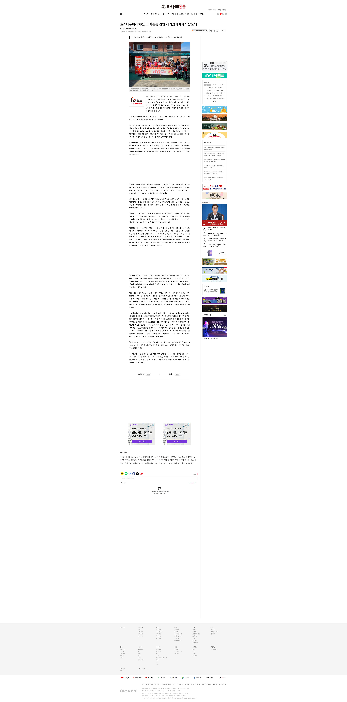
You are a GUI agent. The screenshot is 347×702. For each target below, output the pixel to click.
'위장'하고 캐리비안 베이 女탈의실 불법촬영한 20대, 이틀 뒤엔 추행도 (214, 160)
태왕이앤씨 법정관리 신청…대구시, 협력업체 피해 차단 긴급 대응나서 (143, 457)
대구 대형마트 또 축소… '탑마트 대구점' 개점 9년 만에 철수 (220, 87)
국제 (172, 14)
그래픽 (194, 653)
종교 (121, 657)
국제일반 (213, 629)
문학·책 (122, 655)
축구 (139, 653)
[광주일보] (173, 677)
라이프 (187, 14)
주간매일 (201, 14)
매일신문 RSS (141, 668)
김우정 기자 (123, 28)
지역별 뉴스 (195, 642)
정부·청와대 (159, 631)
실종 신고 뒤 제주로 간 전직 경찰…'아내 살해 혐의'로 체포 (211, 291)
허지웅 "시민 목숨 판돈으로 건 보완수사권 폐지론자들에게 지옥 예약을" (214, 173)
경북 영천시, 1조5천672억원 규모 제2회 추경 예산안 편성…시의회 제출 (144, 460)
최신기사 (147, 14)
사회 (168, 14)
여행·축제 (158, 651)
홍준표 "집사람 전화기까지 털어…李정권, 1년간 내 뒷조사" (220, 93)
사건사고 (194, 631)
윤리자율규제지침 (206, 684)
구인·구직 (176, 638)
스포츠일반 (141, 649)
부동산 (176, 631)
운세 (157, 664)
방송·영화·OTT (178, 651)
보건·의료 (194, 636)
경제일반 (176, 629)
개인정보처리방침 (187, 684)
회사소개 (144, 684)
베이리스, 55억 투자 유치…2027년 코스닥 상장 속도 (177, 463)
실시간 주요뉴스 (208, 142)
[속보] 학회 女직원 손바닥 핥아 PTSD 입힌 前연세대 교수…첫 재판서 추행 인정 (214, 154)
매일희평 (140, 636)
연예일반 (176, 649)
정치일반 (158, 629)
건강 (157, 655)
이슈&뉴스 (206, 286)
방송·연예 (194, 14)
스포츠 (181, 14)
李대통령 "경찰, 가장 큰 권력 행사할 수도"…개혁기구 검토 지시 (217, 234)
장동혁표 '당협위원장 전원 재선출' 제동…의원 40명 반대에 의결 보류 (217, 239)
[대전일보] (185, 677)
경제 (163, 14)
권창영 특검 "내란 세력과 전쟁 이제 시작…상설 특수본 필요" (217, 245)
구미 (121, 670)
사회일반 (194, 629)
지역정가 (158, 638)
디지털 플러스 (206, 315)
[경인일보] (161, 677)
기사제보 (215, 10)
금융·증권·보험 (178, 633)
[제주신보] (221, 677)
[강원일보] (137, 678)
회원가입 (224, 10)
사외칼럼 (140, 633)
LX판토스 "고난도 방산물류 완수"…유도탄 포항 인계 (219, 96)
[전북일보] (209, 677)
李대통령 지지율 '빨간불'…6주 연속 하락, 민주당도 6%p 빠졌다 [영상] (217, 223)
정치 (159, 14)
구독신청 (156, 684)
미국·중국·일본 (214, 631)
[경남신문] (149, 677)
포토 (193, 651)
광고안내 (150, 684)
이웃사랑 (194, 640)
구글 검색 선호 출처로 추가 (199, 31)
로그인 (219, 10)
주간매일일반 (214, 649)
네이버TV (144, 374)
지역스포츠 (141, 660)
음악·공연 (122, 651)
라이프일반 (159, 649)
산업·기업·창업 (178, 636)
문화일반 (122, 649)
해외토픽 (213, 633)
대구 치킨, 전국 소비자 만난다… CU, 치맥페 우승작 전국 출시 (141, 463)
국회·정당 (158, 633)
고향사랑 (122, 668)
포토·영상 (194, 647)
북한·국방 (158, 636)
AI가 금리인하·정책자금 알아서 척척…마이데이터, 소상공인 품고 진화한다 (184, 460)
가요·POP (176, 653)
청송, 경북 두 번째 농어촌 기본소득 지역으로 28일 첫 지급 (220, 98)
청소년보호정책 (176, 684)
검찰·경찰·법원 (196, 633)
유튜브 (174, 374)
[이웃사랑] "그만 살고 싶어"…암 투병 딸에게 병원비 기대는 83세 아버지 (223, 90)
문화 (176, 14)
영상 (193, 649)
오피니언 (154, 14)
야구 (139, 651)
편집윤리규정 (196, 684)
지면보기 (210, 10)
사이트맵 (223, 684)
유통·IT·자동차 (177, 640)
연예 (175, 647)
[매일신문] (125, 677)
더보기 (225, 315)
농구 (139, 655)
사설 (139, 629)
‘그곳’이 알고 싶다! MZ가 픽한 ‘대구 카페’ (213, 338)
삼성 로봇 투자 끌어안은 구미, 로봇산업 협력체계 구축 (178, 457)
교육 (193, 638)
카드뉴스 (194, 655)
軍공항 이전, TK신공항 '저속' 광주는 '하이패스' (216, 228)
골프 (139, 657)
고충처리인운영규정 (165, 684)
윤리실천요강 (216, 684)
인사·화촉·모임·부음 (161, 657)
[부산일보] (198, 677)
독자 (157, 660)
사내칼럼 (140, 631)
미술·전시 (122, 653)
